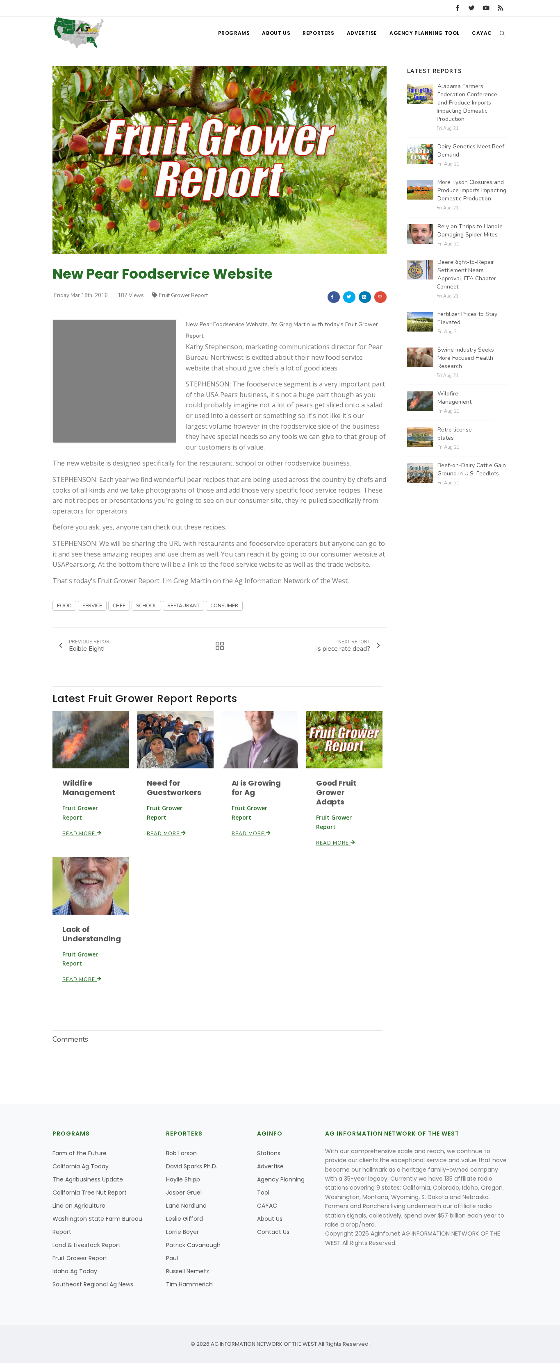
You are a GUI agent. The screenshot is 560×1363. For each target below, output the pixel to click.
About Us (276, 33)
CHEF (119, 605)
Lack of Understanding (91, 934)
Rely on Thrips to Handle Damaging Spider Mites (470, 231)
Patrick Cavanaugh (193, 1245)
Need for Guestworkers (174, 787)
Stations (268, 1153)
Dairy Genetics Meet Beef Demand (470, 151)
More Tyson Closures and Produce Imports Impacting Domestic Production (471, 190)
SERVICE (92, 605)
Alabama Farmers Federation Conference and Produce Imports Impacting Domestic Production (467, 102)
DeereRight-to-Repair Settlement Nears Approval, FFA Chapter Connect (466, 274)
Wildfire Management (88, 787)
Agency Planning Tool (424, 33)
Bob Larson (181, 1153)
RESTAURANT (183, 605)
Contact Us (273, 1232)
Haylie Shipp (183, 1179)
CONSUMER (224, 605)
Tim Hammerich (189, 1284)
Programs (234, 33)
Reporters (318, 33)
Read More (79, 833)
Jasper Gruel (184, 1192)
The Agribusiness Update (87, 1179)
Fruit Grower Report (183, 295)
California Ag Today (80, 1166)
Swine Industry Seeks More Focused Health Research (465, 358)
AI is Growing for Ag (256, 787)
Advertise (362, 33)
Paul (172, 1258)
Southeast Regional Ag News (92, 1284)
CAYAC (482, 33)
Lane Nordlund (186, 1206)
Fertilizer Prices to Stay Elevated (467, 318)
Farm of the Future (79, 1153)
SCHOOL (146, 605)
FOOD (64, 605)
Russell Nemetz (187, 1271)
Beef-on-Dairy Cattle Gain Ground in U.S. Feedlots (471, 469)
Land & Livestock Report (86, 1245)
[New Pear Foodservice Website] (219, 160)
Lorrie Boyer (182, 1232)
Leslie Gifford (184, 1219)
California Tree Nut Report (89, 1192)
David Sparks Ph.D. (191, 1166)
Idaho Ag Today (74, 1271)
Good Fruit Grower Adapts (336, 792)
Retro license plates (454, 434)
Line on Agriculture (78, 1206)
